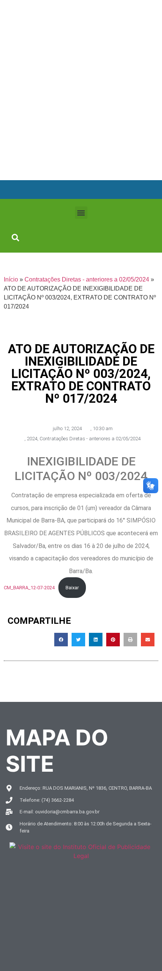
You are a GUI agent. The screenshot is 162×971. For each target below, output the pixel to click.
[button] (81, 212)
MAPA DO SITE (57, 750)
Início (11, 279)
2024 (32, 438)
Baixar (72, 587)
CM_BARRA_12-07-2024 (29, 587)
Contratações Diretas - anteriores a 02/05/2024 (86, 279)
